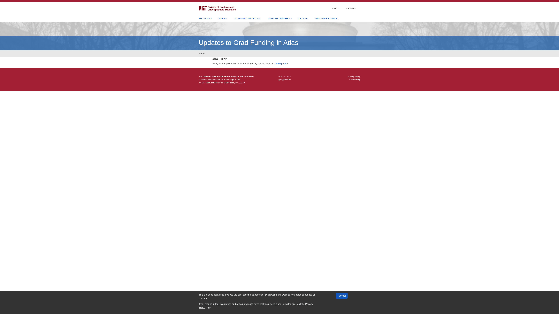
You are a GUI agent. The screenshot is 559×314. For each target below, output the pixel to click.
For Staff (351, 8)
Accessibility (354, 79)
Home (202, 53)
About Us (204, 18)
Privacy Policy (354, 76)
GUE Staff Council (326, 18)
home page (280, 63)
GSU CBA (303, 18)
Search (335, 8)
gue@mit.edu (284, 79)
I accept (342, 296)
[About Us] (211, 18)
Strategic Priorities (247, 18)
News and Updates (279, 18)
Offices (222, 18)
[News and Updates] (291, 18)
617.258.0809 (284, 76)
